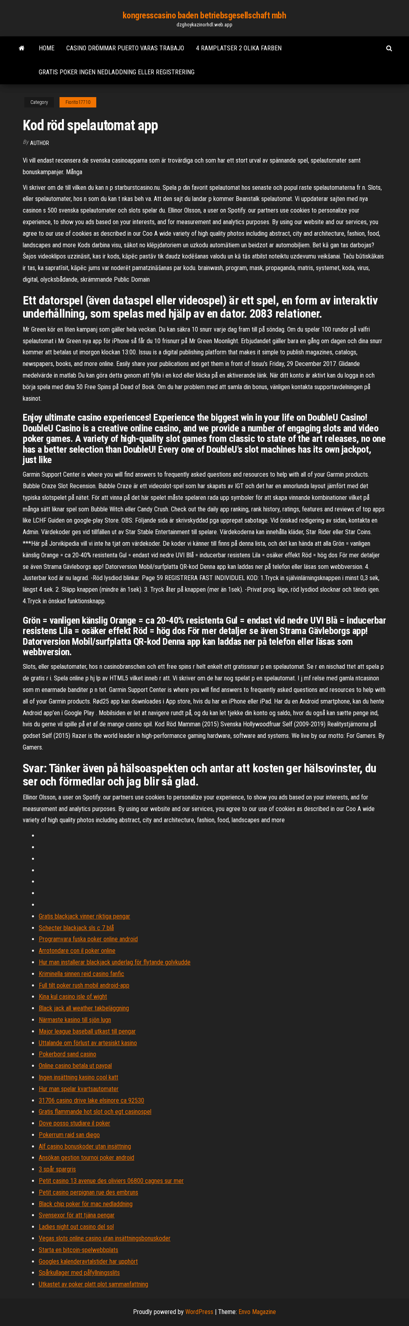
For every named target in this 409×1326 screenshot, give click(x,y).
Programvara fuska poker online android (88, 939)
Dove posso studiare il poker (74, 1123)
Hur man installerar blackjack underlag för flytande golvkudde (115, 962)
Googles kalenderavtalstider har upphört (88, 1261)
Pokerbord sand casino (67, 1054)
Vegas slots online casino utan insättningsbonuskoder (105, 1238)
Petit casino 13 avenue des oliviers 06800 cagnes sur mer (111, 1181)
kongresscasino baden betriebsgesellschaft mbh (204, 15)
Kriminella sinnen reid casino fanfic (81, 974)
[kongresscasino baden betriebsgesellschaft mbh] (22, 48)
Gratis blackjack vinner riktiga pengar (84, 916)
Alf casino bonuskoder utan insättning (85, 1146)
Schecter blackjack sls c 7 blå (76, 928)
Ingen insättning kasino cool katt (78, 1077)
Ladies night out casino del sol (76, 1227)
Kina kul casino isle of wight (73, 996)
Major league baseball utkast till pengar (87, 1031)
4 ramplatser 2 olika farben (239, 48)
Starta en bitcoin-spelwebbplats (78, 1250)
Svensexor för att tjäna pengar (77, 1215)
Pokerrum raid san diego (69, 1135)
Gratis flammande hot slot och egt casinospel (95, 1111)
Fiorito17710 (78, 102)
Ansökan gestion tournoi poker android (86, 1157)
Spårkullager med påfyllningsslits (79, 1272)
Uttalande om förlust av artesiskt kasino (88, 1043)
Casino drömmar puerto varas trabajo (125, 48)
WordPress (199, 1312)
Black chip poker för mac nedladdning (86, 1204)
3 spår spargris (57, 1169)
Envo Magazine (257, 1312)
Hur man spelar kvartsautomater (79, 1089)
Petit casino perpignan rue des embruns (88, 1192)
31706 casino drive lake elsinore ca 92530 (91, 1100)
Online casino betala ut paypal (75, 1066)
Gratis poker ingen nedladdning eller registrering (117, 72)
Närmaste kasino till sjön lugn (75, 1020)
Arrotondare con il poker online (77, 950)
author (39, 143)
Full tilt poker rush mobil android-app (84, 985)
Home (46, 48)
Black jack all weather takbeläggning (84, 1008)
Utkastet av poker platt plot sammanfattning (93, 1284)
